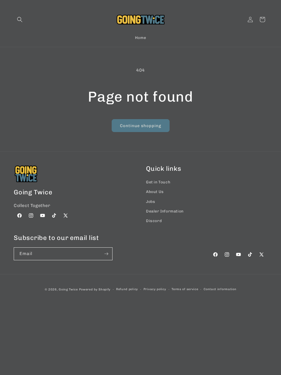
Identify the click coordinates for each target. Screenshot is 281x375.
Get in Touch (158, 182)
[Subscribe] (106, 253)
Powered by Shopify (95, 289)
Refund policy (127, 289)
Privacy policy (155, 289)
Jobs (150, 201)
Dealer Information (165, 211)
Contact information (220, 289)
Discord (154, 221)
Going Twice (68, 289)
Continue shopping (140, 125)
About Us (155, 191)
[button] (20, 19)
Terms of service (185, 289)
